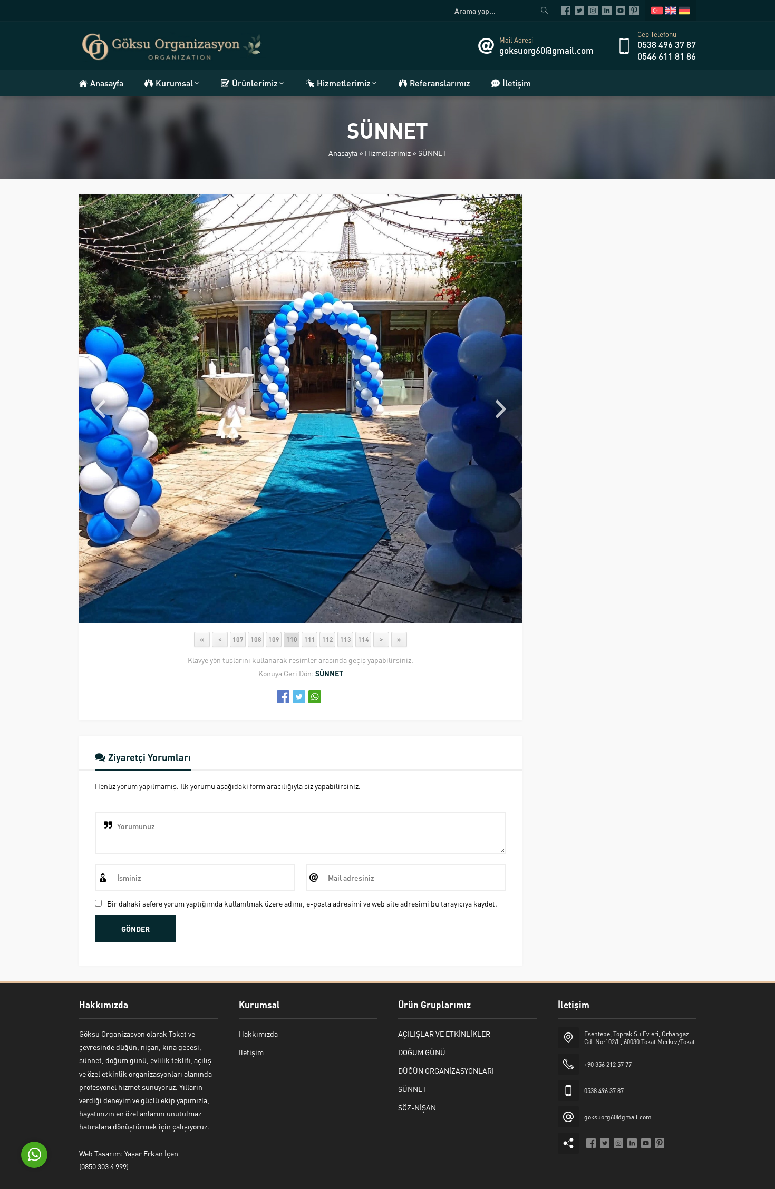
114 (363, 640)
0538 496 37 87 (666, 44)
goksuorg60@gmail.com (546, 50)
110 (291, 640)
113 (345, 640)
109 (273, 640)
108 (255, 640)
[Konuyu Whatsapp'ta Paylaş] (314, 696)
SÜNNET (432, 153)
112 (327, 640)
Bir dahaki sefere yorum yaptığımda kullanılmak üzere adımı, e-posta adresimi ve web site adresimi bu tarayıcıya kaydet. (302, 903)
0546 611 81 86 (666, 56)
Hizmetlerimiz (388, 153)
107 (238, 640)
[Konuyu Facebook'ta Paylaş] (283, 696)
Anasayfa (342, 153)
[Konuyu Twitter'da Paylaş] (299, 696)
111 (309, 640)
